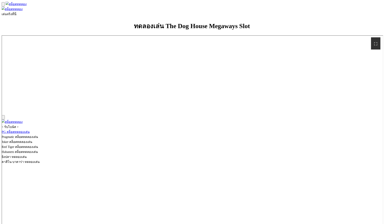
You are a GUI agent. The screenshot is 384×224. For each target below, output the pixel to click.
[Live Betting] (16, 4)
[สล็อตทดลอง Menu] (3, 4)
